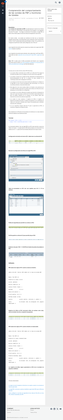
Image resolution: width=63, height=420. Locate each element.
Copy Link (52, 20)
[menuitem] (3, 9)
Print (51, 18)
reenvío (10, 48)
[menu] (3, 11)
